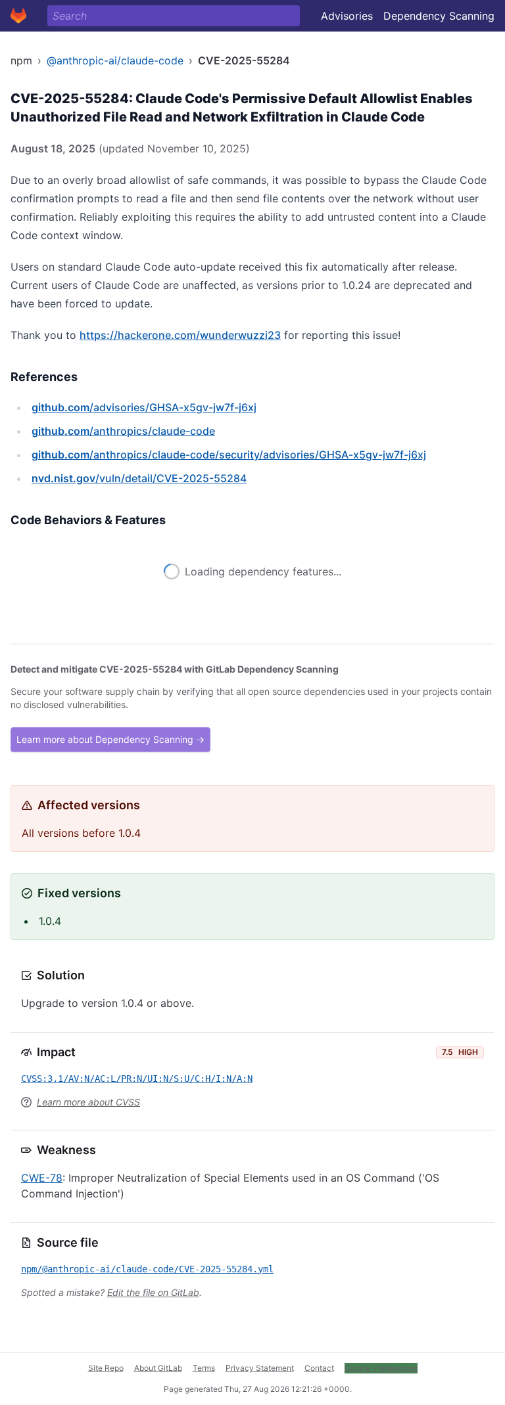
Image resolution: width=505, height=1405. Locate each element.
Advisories (347, 15)
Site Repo (106, 1368)
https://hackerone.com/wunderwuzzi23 (180, 335)
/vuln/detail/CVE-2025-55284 (139, 478)
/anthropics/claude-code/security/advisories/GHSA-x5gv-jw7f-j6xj (229, 454)
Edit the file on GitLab (153, 1292)
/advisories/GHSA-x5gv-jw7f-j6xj (144, 407)
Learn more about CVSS (88, 1101)
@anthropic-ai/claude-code (115, 60)
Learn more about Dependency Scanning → (110, 739)
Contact (319, 1368)
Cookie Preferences (381, 1368)
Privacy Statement (260, 1368)
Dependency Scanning (438, 15)
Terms (204, 1368)
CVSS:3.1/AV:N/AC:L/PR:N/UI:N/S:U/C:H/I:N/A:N (136, 1078)
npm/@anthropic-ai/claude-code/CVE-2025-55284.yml (147, 1269)
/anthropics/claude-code (123, 430)
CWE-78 (41, 1177)
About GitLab (158, 1368)
